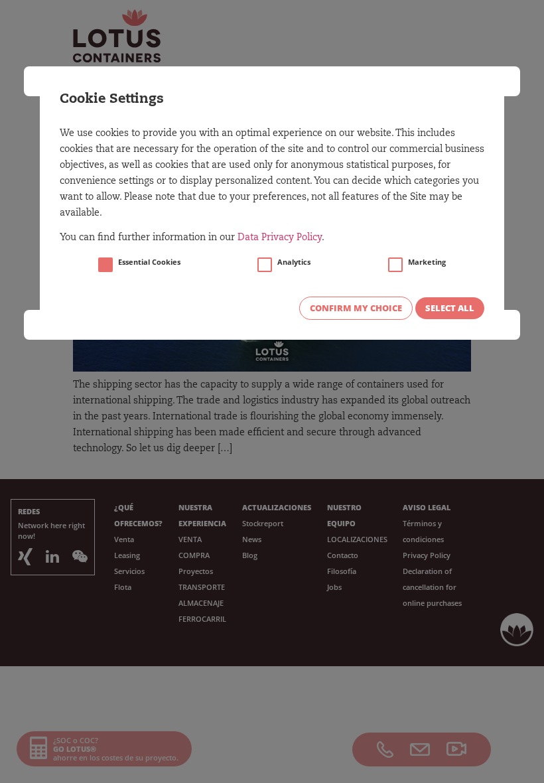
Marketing (427, 262)
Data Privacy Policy (280, 238)
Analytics (293, 262)
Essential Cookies (149, 262)
